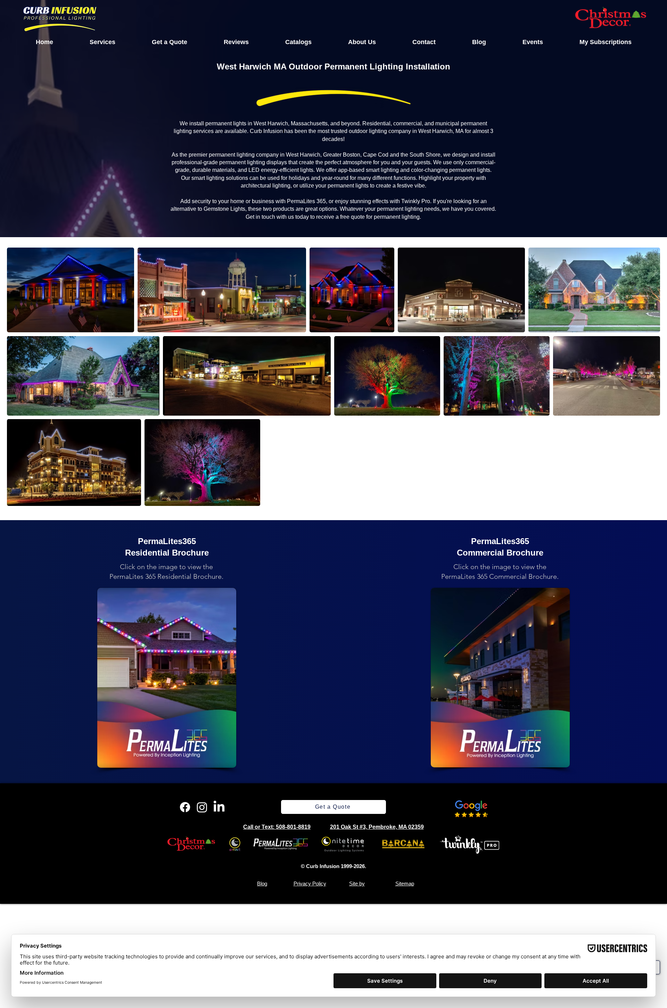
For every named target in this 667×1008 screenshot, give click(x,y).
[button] (102, 42)
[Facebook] (185, 807)
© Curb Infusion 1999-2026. (333, 866)
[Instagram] (202, 807)
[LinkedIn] (219, 807)
